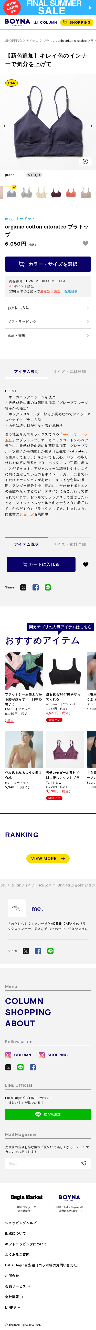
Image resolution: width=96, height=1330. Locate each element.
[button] (6, 126)
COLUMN (48, 22)
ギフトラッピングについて (26, 1244)
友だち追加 (52, 1114)
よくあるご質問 (17, 1254)
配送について (15, 1233)
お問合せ (12, 1276)
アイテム (32, 41)
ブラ (46, 41)
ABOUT (20, 1023)
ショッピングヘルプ (21, 1223)
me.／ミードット (20, 219)
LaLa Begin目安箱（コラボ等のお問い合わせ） (43, 1265)
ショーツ (26, 514)
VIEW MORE (44, 858)
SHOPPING (80, 22)
